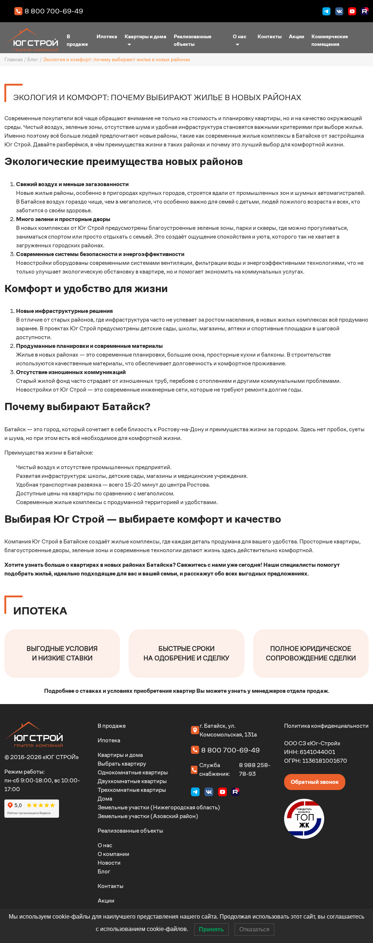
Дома (105, 798)
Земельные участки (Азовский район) (148, 816)
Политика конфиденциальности (326, 726)
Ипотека (107, 36)
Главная (13, 59)
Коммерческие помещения (329, 40)
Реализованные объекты (192, 40)
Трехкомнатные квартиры (132, 790)
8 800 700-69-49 (53, 11)
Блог (32, 59)
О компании (113, 854)
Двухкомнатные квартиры (132, 781)
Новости (109, 863)
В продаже (77, 40)
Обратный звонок (315, 782)
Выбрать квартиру (122, 763)
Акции (296, 36)
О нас (239, 36)
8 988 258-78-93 (254, 769)
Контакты (270, 36)
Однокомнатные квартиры (133, 772)
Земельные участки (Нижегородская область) (159, 807)
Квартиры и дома (145, 36)
